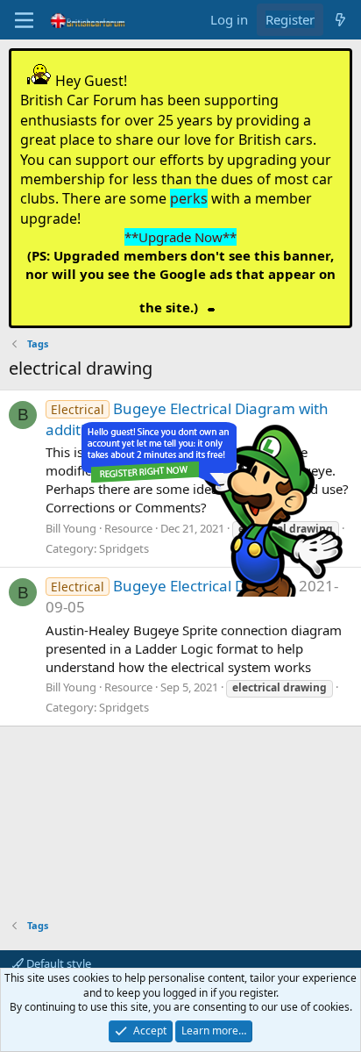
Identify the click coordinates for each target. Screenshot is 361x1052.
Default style (57, 963)
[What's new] (340, 20)
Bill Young (71, 528)
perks (189, 198)
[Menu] (24, 20)
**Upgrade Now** (180, 237)
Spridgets (124, 707)
